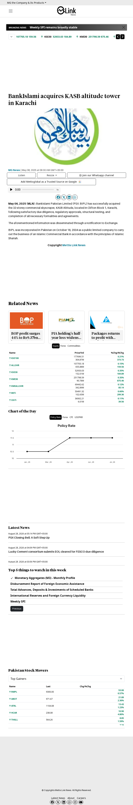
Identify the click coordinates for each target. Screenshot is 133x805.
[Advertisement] (66, 64)
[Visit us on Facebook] (52, 802)
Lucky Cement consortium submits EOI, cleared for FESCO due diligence (56, 551)
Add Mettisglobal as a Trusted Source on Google (49, 181)
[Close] (124, 27)
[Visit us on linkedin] (63, 802)
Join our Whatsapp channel (98, 175)
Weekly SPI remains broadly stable (53, 27)
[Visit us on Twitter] (58, 802)
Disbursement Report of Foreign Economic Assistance (47, 584)
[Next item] (122, 36)
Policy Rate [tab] (55, 417)
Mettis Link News (74, 245)
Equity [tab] (56, 345)
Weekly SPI (17, 601)
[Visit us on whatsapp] (69, 802)
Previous (16, 608)
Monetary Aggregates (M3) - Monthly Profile (44, 578)
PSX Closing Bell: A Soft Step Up (29, 537)
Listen (21, 175)
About (71, 798)
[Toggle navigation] (10, 11)
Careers (81, 798)
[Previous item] (118, 36)
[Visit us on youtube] (80, 802)
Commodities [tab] (74, 345)
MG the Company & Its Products (25, 2)
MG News (14, 169)
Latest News (58, 798)
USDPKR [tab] (79, 417)
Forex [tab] (63, 345)
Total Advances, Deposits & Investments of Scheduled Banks (51, 590)
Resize (51, 175)
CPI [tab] (71, 417)
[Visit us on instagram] (75, 802)
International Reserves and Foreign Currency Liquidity (48, 595)
